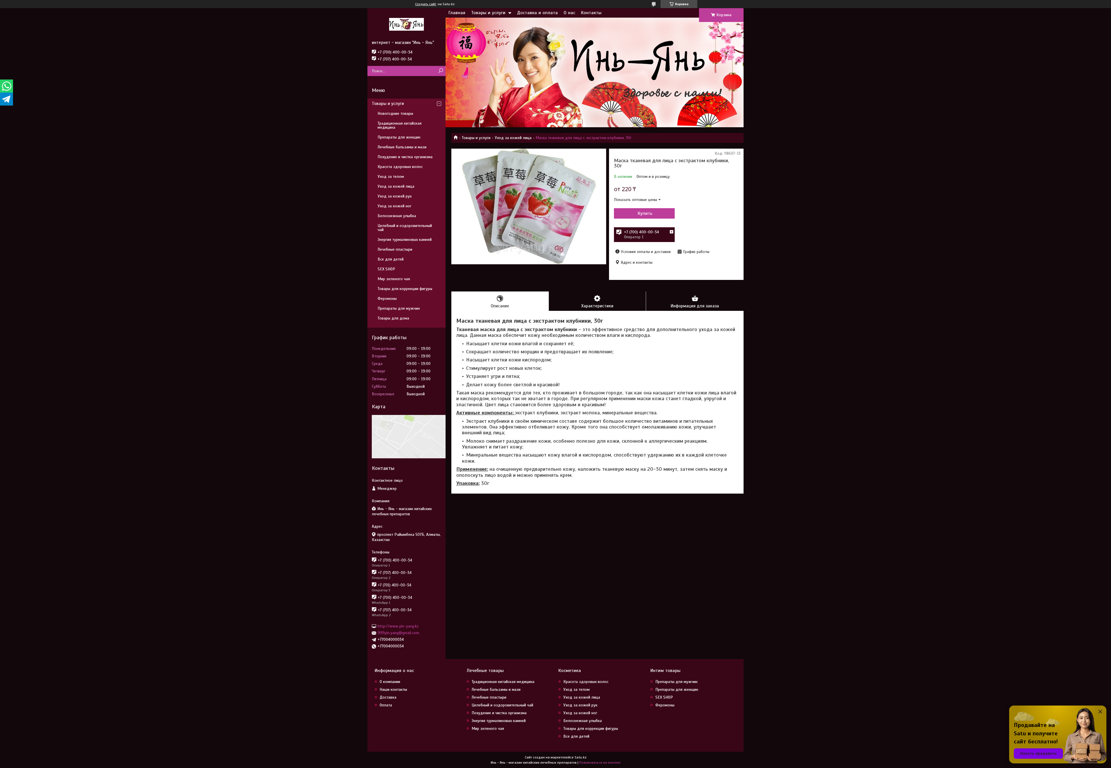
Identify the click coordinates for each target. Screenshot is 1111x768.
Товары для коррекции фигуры (405, 288)
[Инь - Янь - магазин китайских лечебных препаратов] (406, 24)
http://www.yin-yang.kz (398, 626)
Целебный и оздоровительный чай (405, 227)
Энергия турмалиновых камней (405, 239)
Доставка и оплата (537, 13)
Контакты (591, 13)
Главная (456, 13)
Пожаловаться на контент (600, 762)
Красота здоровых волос (400, 166)
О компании (390, 681)
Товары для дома (393, 318)
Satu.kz (580, 757)
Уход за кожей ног (394, 206)
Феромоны (387, 298)
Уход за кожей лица (513, 137)
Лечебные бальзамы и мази (402, 147)
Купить (645, 213)
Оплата (386, 705)
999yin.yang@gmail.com (398, 632)
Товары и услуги (488, 13)
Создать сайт (425, 4)
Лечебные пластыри (395, 249)
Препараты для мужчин (399, 308)
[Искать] (440, 71)
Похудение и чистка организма (405, 156)
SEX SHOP (386, 269)
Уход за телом (391, 176)
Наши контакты (393, 689)
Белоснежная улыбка (397, 215)
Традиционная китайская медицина (400, 125)
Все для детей (391, 259)
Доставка (388, 697)
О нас (569, 13)
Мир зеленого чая (394, 278)
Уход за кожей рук (395, 196)
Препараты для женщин (399, 137)
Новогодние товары (395, 113)
